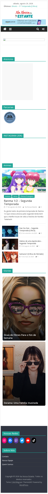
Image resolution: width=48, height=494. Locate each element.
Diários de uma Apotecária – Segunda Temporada (30, 242)
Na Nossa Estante (31, 207)
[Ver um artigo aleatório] (43, 29)
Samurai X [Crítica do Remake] (31, 254)
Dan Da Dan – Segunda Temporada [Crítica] (28, 229)
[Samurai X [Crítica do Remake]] (10, 253)
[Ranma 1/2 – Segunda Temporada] (24, 171)
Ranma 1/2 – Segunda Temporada (18, 202)
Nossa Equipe (7, 460)
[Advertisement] (17, 81)
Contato (5, 456)
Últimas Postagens (26, 196)
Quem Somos (7, 464)
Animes (7, 196)
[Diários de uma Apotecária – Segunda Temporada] (10, 240)
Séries (15, 196)
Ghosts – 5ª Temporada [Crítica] (24, 6)
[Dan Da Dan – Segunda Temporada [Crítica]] (10, 227)
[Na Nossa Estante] (5, 29)
